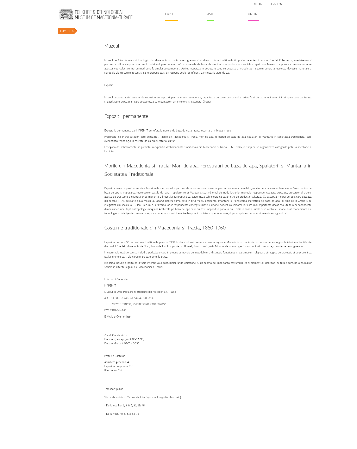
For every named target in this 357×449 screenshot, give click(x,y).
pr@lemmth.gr (122, 316)
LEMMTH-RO (66, 31)
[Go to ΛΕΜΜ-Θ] (95, 14)
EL (260, 4)
